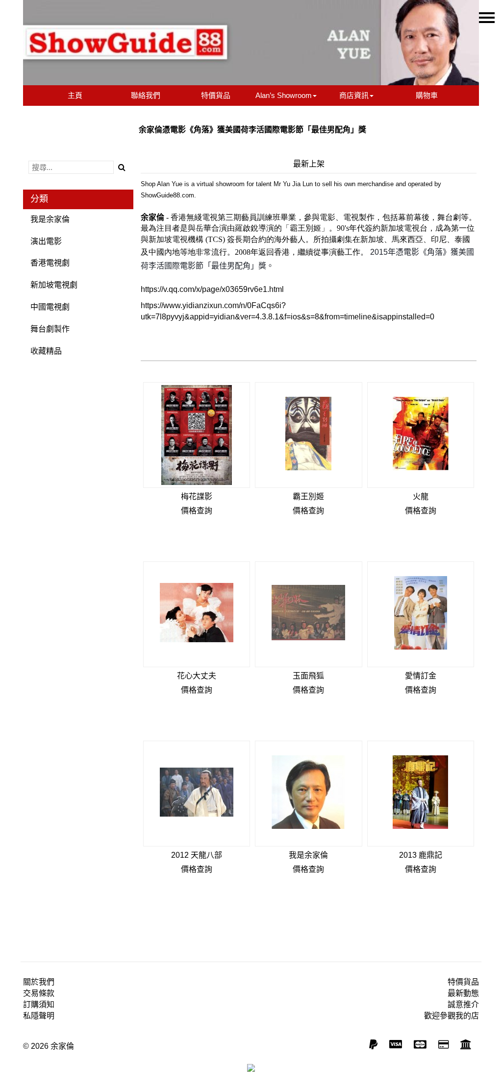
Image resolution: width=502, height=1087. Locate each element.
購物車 (427, 95)
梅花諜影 (196, 496)
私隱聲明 (38, 1016)
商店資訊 (354, 95)
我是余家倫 (50, 219)
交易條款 (38, 993)
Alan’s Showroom (283, 95)
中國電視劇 (50, 307)
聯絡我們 (145, 95)
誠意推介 (463, 1004)
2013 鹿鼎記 (420, 855)
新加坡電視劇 (53, 285)
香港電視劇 (50, 263)
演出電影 (46, 241)
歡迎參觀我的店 (451, 1016)
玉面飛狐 (308, 676)
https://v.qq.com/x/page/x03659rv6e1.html (212, 289)
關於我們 (38, 982)
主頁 (75, 95)
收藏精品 (46, 351)
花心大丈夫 (196, 676)
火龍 (420, 496)
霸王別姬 (308, 496)
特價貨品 (215, 95)
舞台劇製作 (50, 329)
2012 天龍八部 (196, 855)
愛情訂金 (420, 676)
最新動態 (463, 993)
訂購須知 (38, 1004)
